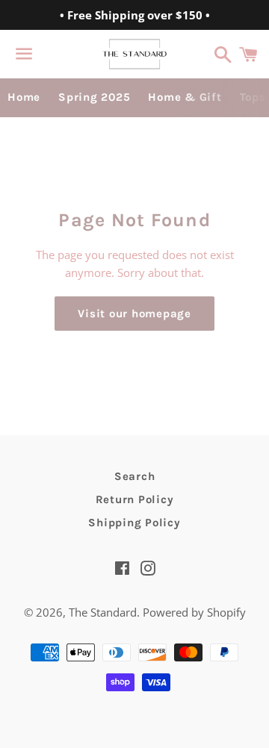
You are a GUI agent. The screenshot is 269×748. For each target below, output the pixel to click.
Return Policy (135, 499)
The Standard (103, 612)
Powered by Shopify (194, 612)
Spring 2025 (94, 97)
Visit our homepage (134, 313)
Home (23, 97)
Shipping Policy (134, 522)
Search (134, 476)
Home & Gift (184, 97)
